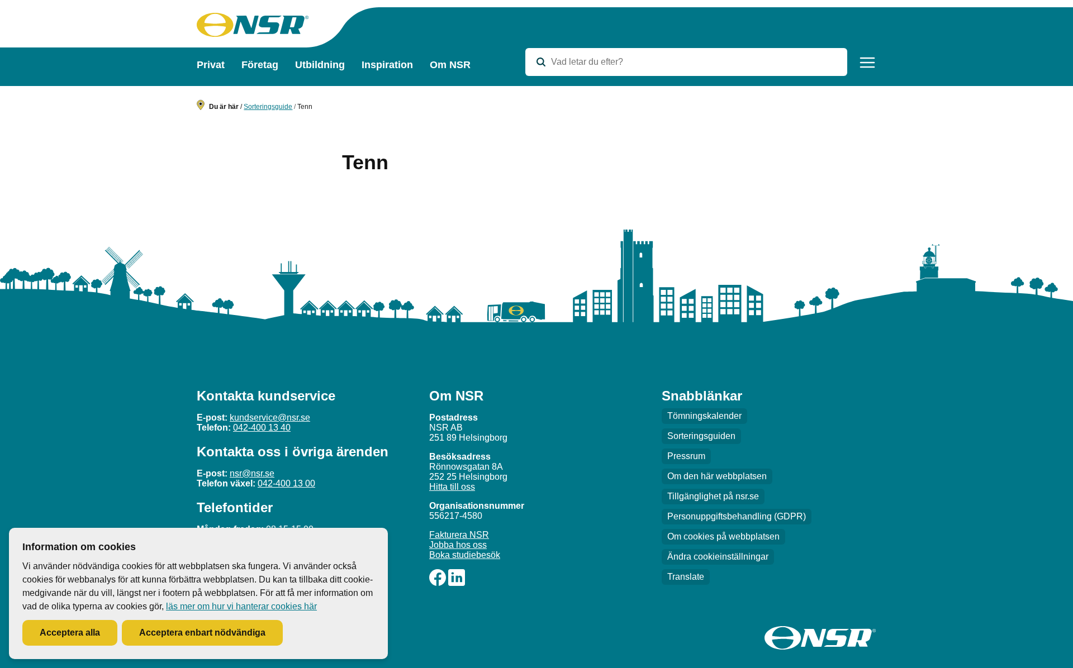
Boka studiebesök (464, 555)
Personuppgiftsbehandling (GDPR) (736, 516)
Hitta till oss (452, 487)
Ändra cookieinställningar (717, 556)
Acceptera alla (70, 632)
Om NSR (450, 64)
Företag (259, 64)
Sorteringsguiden (701, 436)
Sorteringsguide (268, 107)
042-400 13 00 (286, 483)
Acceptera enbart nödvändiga (202, 632)
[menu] (867, 62)
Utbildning (320, 64)
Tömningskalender (704, 416)
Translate (685, 576)
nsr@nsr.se (252, 473)
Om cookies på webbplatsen (723, 536)
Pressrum (686, 456)
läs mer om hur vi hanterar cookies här (241, 606)
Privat (211, 64)
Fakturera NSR (459, 535)
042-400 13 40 (262, 427)
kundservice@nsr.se (270, 417)
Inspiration (387, 64)
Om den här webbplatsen (717, 476)
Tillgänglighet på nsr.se (713, 496)
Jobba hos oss (458, 545)
